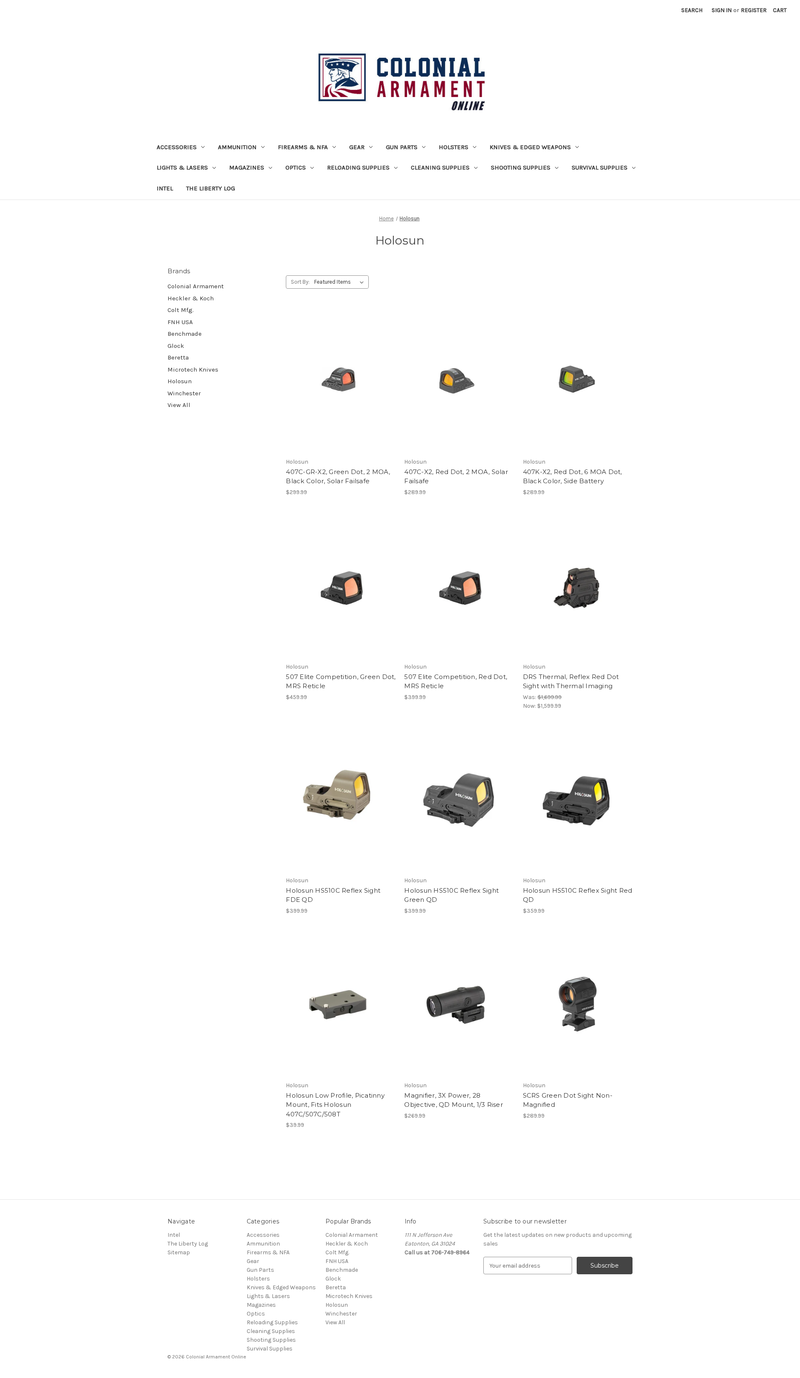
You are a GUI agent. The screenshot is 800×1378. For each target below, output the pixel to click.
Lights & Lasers (182, 167)
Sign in (722, 10)
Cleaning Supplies (440, 167)
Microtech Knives (193, 369)
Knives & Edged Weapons (530, 147)
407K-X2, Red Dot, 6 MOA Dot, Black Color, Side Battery (572, 476)
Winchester (184, 393)
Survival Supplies (600, 167)
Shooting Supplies (520, 167)
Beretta (178, 357)
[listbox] (340, 282)
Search (691, 10)
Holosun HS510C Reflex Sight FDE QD (333, 895)
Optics (295, 167)
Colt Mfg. (181, 310)
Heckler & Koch (191, 298)
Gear (357, 147)
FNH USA (180, 322)
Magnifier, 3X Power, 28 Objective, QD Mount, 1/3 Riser (453, 1100)
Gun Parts (402, 147)
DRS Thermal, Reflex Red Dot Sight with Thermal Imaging (571, 681)
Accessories (177, 147)
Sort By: (300, 282)
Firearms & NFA (303, 147)
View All (179, 405)
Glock (176, 345)
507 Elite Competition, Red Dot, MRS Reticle (455, 681)
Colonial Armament (196, 286)
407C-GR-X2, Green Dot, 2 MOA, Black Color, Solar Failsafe (338, 476)
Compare (338, 381)
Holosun (180, 381)
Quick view (339, 366)
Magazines (246, 167)
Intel (165, 188)
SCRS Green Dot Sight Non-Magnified (567, 1100)
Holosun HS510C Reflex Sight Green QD (451, 895)
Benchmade (185, 333)
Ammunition (237, 147)
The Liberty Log (210, 188)
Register (754, 10)
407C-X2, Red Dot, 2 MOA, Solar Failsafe (456, 476)
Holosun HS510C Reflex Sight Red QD (577, 895)
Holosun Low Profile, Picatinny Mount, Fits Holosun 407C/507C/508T (335, 1104)
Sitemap (179, 1252)
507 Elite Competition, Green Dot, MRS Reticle (340, 681)
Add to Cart (340, 395)
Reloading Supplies (358, 167)
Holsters (453, 147)
